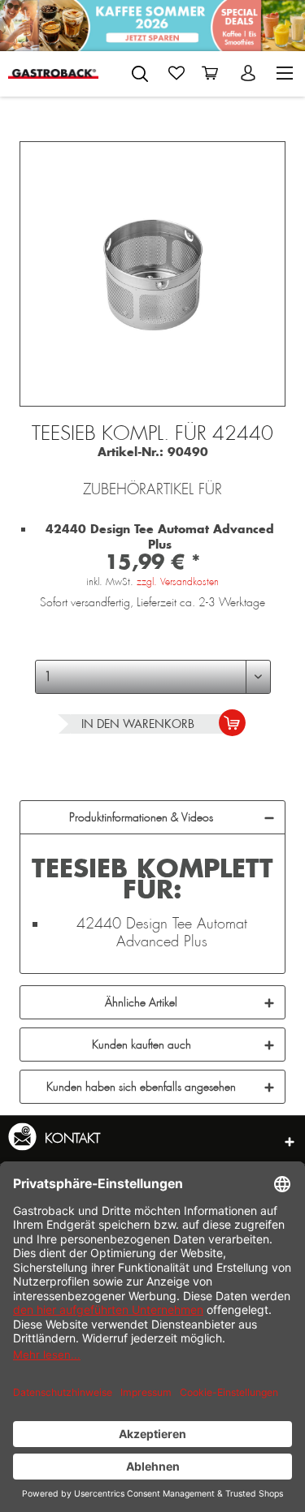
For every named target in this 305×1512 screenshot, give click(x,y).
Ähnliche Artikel (141, 1002)
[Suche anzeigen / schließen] (140, 74)
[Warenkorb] (213, 73)
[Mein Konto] (249, 73)
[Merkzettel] (176, 73)
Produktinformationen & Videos (141, 817)
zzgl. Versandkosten (178, 581)
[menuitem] (140, 70)
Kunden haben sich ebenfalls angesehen (141, 1086)
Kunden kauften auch (141, 1044)
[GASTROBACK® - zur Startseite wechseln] (53, 73)
